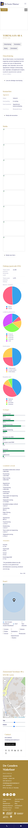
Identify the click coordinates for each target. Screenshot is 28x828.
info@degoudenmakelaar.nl (12, 739)
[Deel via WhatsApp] (18, 750)
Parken (6, 631)
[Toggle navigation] (25, 3)
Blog (16, 803)
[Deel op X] (9, 750)
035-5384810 (8, 737)
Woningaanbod (7, 799)
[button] (14, 600)
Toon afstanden (24, 624)
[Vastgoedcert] (18, 813)
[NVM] (3, 813)
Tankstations (14, 631)
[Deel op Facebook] (6, 750)
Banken (14, 637)
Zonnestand (14, 48)
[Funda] (9, 813)
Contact (17, 807)
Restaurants (22, 633)
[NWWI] (5, 817)
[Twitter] (7, 794)
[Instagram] (14, 794)
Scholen (6, 629)
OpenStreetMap (21, 717)
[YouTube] (10, 794)
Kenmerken (17, 44)
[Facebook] (4, 794)
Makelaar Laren (7, 810)
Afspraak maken (10, 744)
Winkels (22, 629)
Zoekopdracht (18, 805)
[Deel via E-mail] (21, 750)
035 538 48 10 (7, 781)
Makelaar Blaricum (8, 805)
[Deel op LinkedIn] (15, 750)
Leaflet (15, 717)
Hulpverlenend (15, 635)
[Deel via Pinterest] (12, 750)
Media (5, 48)
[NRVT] (11, 817)
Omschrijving (7, 44)
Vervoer (6, 633)
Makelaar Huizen (7, 807)
